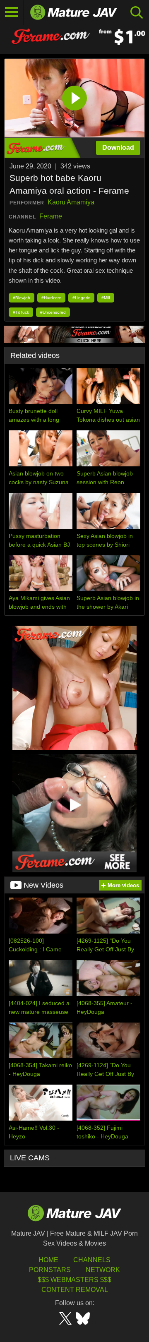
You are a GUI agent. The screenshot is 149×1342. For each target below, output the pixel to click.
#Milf (105, 297)
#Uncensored (53, 312)
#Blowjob (21, 297)
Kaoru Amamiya (71, 202)
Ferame (50, 216)
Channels (92, 1259)
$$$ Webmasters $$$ (74, 1279)
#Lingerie (81, 297)
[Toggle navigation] (12, 12)
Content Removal (74, 1289)
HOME (48, 1259)
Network (103, 1269)
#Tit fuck (21, 312)
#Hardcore (51, 297)
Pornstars (50, 1269)
